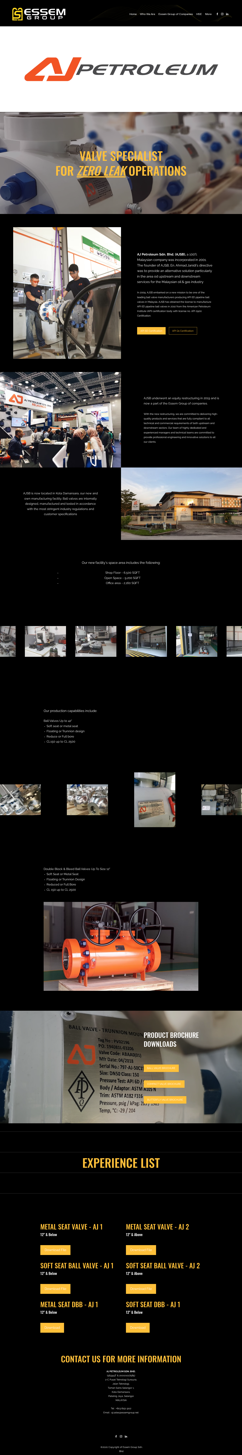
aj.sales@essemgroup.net (125, 1412)
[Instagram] (222, 14)
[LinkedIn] (227, 14)
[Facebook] (217, 14)
